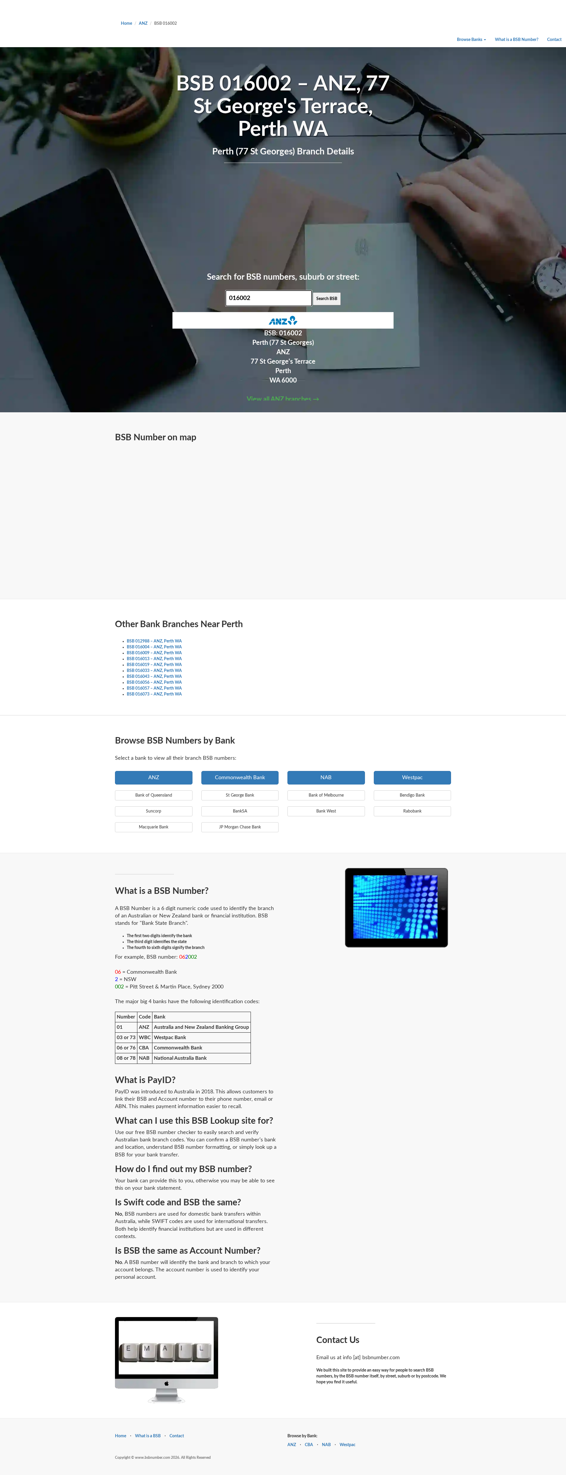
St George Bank (240, 795)
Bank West (326, 811)
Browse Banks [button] (470, 40)
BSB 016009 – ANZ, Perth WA (154, 653)
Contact (554, 40)
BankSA (240, 811)
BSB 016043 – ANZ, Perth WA (154, 677)
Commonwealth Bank (240, 777)
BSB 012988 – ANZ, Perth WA (154, 641)
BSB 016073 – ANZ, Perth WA (154, 694)
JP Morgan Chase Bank (240, 827)
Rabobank (412, 811)
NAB (326, 777)
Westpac (412, 777)
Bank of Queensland (153, 795)
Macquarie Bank (153, 827)
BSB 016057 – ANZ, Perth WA (154, 688)
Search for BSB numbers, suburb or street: (283, 277)
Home (126, 24)
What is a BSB (148, 1436)
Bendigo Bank (412, 795)
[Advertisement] (283, 216)
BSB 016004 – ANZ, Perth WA (154, 647)
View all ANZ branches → (283, 399)
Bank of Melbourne (326, 795)
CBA (309, 1445)
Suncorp (153, 811)
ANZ (143, 24)
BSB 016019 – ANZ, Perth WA (154, 665)
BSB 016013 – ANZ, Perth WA (154, 659)
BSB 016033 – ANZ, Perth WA (154, 671)
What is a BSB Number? (516, 40)
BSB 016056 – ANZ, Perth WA (154, 682)
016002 (290, 333)
